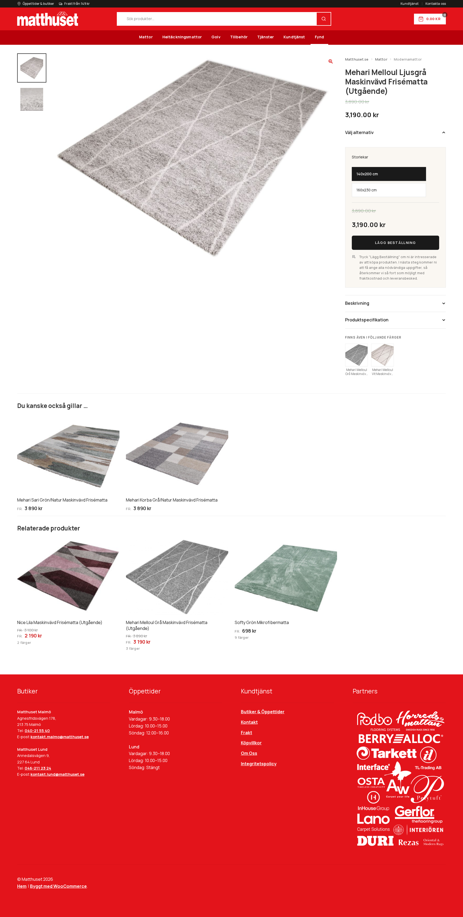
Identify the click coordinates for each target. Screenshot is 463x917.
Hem (22, 886)
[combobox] (217, 19)
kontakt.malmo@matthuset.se (60, 736)
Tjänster (265, 36)
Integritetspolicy (259, 764)
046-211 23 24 (38, 768)
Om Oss (249, 753)
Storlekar (360, 157)
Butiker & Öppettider (263, 712)
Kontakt (249, 722)
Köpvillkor (251, 743)
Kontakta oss (435, 3)
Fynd (319, 36)
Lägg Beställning (395, 242)
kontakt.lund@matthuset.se (57, 774)
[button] (330, 61)
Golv (216, 36)
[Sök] (324, 19)
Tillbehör (239, 36)
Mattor (146, 36)
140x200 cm (367, 174)
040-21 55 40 (37, 730)
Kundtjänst (410, 3)
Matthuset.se (357, 59)
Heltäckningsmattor (182, 36)
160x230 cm (366, 190)
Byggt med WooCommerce (58, 886)
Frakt (246, 733)
